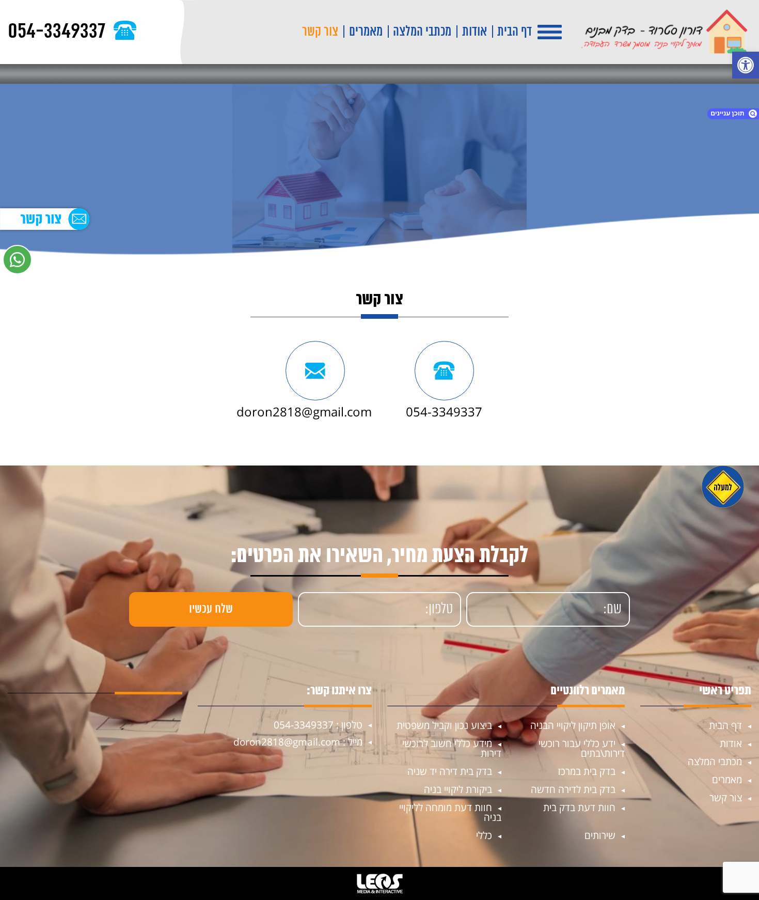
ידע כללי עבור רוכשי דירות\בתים (582, 748)
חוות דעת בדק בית (579, 807)
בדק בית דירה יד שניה (449, 771)
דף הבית (514, 32)
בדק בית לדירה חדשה (573, 789)
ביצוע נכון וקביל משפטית (444, 725)
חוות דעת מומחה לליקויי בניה (450, 812)
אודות (474, 32)
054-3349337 (444, 411)
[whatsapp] (17, 259)
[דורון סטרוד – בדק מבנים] (664, 32)
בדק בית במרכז (586, 771)
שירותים (599, 835)
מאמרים (366, 32)
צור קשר (320, 32)
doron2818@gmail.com (304, 411)
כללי (484, 835)
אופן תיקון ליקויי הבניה (572, 725)
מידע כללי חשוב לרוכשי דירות (451, 748)
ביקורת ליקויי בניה (458, 789)
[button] (745, 65)
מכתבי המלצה (422, 32)
